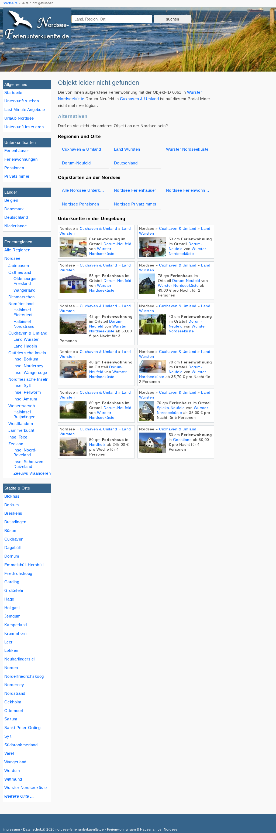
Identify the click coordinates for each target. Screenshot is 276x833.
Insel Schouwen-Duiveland (29, 464)
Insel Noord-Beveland (25, 452)
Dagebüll (12, 547)
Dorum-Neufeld (117, 244)
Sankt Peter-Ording (22, 727)
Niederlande (15, 226)
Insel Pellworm (27, 392)
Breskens (13, 513)
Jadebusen (18, 265)
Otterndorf (13, 710)
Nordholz (97, 445)
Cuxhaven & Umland (27, 333)
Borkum (11, 505)
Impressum (11, 829)
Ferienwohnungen (20, 159)
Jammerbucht (21, 430)
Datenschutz (33, 829)
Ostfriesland (19, 272)
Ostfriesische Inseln (27, 352)
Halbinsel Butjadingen (24, 414)
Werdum (12, 770)
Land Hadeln (25, 346)
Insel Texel (18, 437)
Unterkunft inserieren (24, 126)
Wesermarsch (21, 405)
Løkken (11, 650)
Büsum (11, 530)
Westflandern (20, 423)
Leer (8, 642)
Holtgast (12, 607)
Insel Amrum (25, 399)
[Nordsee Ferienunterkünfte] (37, 26)
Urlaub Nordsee (19, 118)
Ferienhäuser (16, 150)
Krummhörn (15, 633)
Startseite (13, 92)
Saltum (11, 719)
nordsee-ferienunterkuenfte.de (80, 829)
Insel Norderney (28, 365)
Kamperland (15, 624)
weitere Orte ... (19, 796)
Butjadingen (15, 522)
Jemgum (12, 616)
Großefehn (14, 590)
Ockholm (12, 702)
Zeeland (15, 443)
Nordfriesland (20, 303)
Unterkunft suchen (21, 101)
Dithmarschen (21, 297)
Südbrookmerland (20, 745)
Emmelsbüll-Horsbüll (23, 564)
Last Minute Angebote (24, 109)
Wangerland (15, 762)
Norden (11, 667)
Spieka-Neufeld (171, 408)
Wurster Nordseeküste (25, 787)
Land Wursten (26, 339)
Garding (11, 581)
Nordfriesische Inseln (28, 379)
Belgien (11, 200)
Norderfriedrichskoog (24, 676)
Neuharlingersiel (19, 659)
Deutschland (16, 217)
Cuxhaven (13, 539)
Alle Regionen (17, 250)
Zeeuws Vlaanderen (32, 473)
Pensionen (14, 168)
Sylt (8, 736)
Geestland (182, 440)
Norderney (14, 684)
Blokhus (11, 496)
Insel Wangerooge (30, 372)
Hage (9, 599)
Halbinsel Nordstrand (23, 324)
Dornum (11, 556)
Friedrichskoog (18, 573)
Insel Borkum (26, 359)
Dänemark (14, 209)
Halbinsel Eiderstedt (23, 312)
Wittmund (13, 779)
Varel (9, 753)
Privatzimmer (17, 176)
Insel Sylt (22, 385)
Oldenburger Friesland (25, 281)
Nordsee (12, 258)
